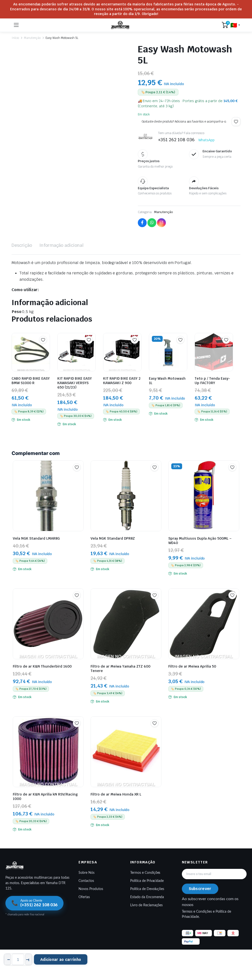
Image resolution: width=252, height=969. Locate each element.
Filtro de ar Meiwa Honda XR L (116, 794)
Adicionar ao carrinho (60, 959)
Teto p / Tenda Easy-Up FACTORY (212, 380)
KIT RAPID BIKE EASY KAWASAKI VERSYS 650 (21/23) (74, 383)
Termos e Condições (145, 873)
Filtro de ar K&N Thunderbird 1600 (42, 666)
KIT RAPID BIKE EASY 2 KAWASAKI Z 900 (122, 380)
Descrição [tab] (22, 245)
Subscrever (200, 888)
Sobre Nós (86, 873)
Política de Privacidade (147, 881)
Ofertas (84, 897)
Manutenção (32, 38)
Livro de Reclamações (146, 905)
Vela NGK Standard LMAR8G (36, 538)
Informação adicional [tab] (61, 245)
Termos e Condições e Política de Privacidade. (206, 914)
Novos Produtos (91, 889)
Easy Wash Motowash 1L (167, 380)
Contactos (86, 881)
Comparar (45, 349)
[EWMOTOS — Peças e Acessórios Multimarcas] (120, 25)
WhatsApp (206, 140)
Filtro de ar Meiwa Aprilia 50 (192, 666)
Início (15, 38)
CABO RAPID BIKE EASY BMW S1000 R (31, 380)
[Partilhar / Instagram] (161, 222)
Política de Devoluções (147, 889)
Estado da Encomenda (147, 897)
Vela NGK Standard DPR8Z (113, 538)
